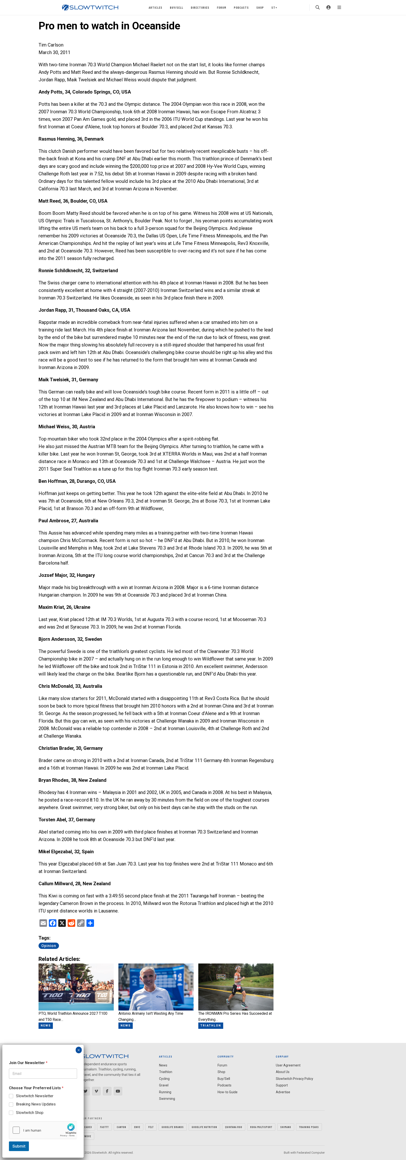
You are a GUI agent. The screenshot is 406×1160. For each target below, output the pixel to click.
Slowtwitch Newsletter (34, 1096)
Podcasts (241, 7)
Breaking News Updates (36, 1104)
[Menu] (339, 7)
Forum (221, 7)
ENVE (137, 1127)
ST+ (274, 7)
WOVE (87, 1136)
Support (282, 1085)
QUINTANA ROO (233, 1127)
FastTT (104, 1127)
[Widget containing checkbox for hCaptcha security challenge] (43, 1130)
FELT (151, 1127)
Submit (18, 1146)
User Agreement (288, 1065)
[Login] (328, 7)
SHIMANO (285, 1127)
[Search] (317, 7)
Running (165, 1092)
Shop (260, 7)
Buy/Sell (176, 7)
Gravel (163, 1085)
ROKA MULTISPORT (261, 1127)
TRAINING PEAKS (309, 1127)
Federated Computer (311, 1152)
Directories (200, 7)
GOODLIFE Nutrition (204, 1127)
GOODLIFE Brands (173, 1127)
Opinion (48, 946)
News (163, 1065)
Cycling (164, 1079)
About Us (282, 1072)
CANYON (121, 1127)
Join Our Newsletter (28, 1063)
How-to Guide (228, 1092)
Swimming (167, 1099)
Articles (155, 7)
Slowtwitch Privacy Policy (294, 1079)
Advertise (283, 1092)
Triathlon (165, 1072)
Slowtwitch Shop (29, 1112)
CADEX (88, 1127)
